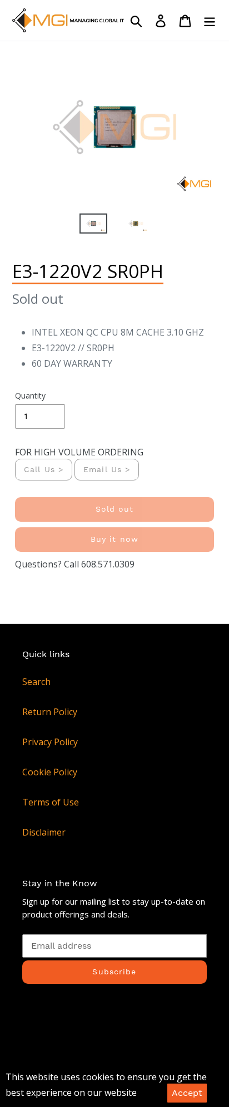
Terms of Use (50, 802)
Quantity (30, 395)
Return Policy (49, 712)
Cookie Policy (49, 772)
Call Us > (43, 469)
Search (36, 682)
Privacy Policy (50, 742)
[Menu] (209, 20)
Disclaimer (44, 832)
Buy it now (114, 539)
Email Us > (106, 469)
